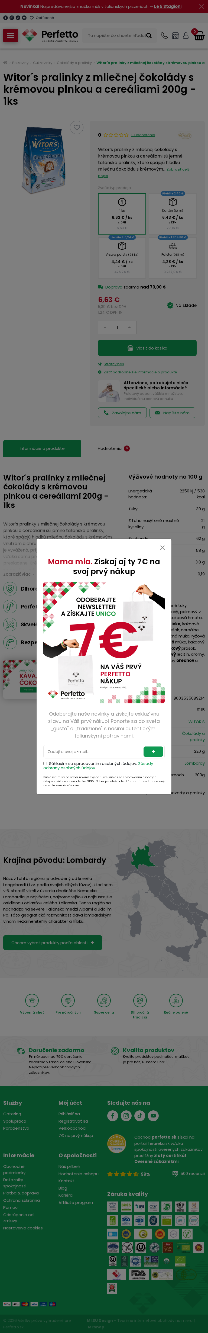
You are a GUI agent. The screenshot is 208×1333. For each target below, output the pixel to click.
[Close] (162, 547)
